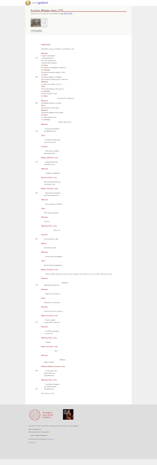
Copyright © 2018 (33, 426)
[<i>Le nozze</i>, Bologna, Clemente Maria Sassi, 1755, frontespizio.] (45, 22)
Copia (61, 13)
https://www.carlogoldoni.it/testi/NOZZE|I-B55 (48, 13)
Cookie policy (32, 442)
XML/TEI (66, 13)
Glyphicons (51, 439)
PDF (71, 13)
